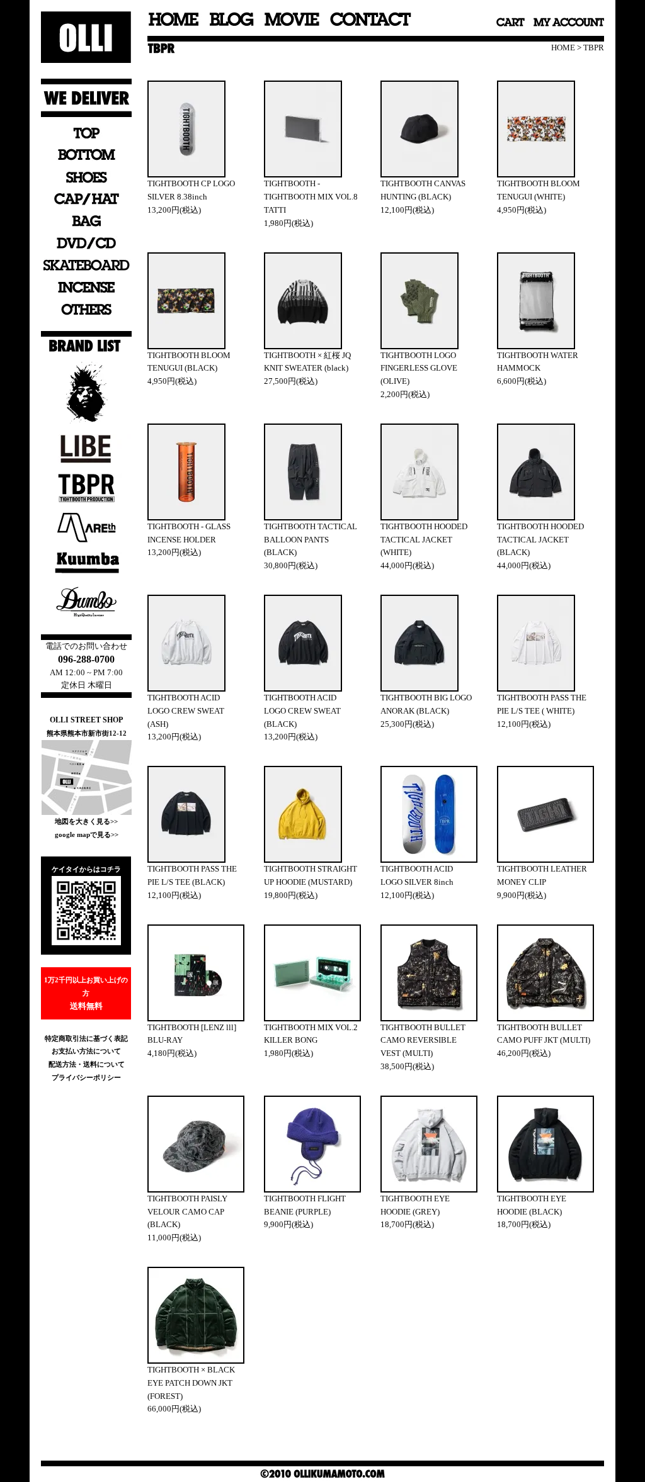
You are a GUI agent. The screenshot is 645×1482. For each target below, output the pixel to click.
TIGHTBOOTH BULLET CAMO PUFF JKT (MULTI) (543, 1034)
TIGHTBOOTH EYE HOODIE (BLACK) (531, 1205)
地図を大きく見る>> (86, 821)
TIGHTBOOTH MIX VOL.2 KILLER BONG (311, 1034)
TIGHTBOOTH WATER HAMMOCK (537, 362)
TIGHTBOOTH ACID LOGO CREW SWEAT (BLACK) (302, 711)
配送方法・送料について (87, 1064)
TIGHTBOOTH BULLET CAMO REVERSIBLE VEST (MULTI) (422, 1040)
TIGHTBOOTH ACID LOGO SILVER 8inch (417, 875)
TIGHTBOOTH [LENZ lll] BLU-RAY (191, 1034)
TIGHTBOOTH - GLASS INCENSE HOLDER (189, 533)
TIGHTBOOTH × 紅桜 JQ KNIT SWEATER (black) (307, 362)
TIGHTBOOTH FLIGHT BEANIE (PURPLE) (305, 1205)
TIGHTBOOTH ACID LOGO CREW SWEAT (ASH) (185, 711)
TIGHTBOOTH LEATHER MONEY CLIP (542, 875)
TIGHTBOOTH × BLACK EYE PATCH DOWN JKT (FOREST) (191, 1383)
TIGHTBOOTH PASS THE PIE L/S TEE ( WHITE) (541, 704)
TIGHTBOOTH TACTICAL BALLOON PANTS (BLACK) (310, 540)
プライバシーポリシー (86, 1077)
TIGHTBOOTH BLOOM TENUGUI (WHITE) (538, 190)
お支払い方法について (86, 1051)
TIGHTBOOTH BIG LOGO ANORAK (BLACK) (426, 704)
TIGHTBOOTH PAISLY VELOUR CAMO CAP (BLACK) (187, 1212)
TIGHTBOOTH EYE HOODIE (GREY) (415, 1205)
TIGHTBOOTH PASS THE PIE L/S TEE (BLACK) (192, 875)
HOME (563, 47)
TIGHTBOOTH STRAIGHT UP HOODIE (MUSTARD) (310, 875)
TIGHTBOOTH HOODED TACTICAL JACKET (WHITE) (423, 540)
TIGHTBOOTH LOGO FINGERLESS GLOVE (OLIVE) (418, 368)
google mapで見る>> (86, 834)
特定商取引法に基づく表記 (86, 1038)
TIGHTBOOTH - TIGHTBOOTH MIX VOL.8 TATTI (311, 197)
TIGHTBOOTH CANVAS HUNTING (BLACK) (422, 190)
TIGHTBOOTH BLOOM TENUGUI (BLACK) (189, 362)
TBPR (593, 47)
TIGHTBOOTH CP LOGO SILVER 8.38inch (191, 190)
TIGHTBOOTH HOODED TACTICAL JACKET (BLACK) (540, 540)
